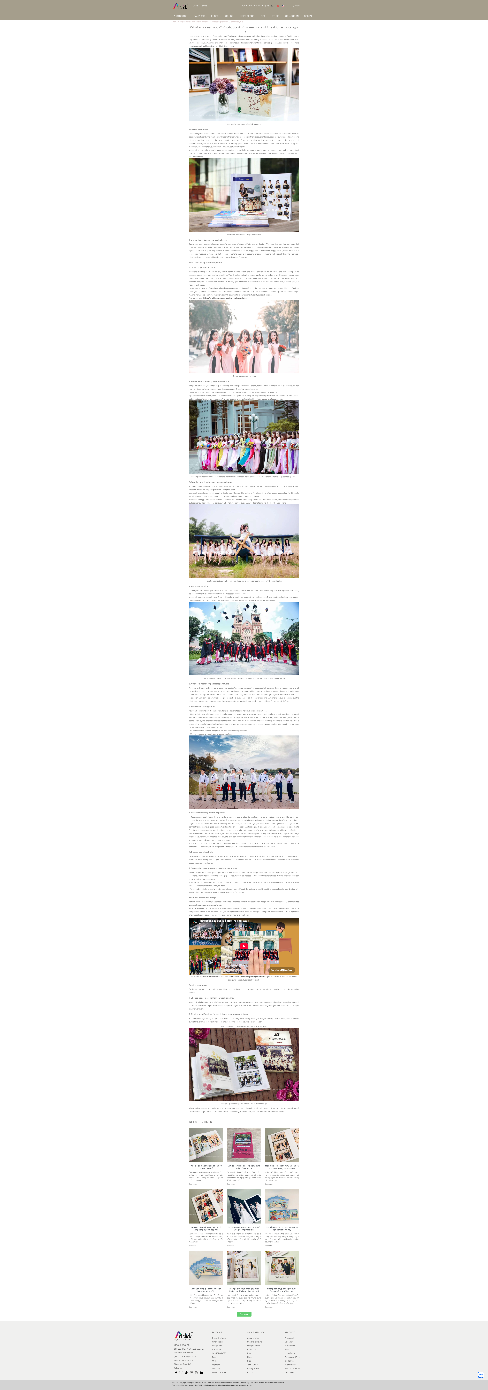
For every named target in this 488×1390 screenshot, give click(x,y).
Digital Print (289, 1372)
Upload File (217, 1349)
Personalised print (292, 1357)
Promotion (251, 1349)
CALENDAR (199, 16)
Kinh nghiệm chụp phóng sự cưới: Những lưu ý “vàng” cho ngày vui (244, 1289)
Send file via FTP (219, 1353)
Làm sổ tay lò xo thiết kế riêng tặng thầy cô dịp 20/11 (244, 1167)
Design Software (219, 1338)
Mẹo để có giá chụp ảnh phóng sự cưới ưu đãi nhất (206, 1167)
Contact (250, 1372)
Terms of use (252, 1364)
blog (249, 1361)
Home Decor (247, 16)
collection (292, 16)
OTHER (275, 16)
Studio (195, 6)
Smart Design (217, 1342)
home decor (290, 1353)
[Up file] (262, 6)
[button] (244, 1314)
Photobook (180, 16)
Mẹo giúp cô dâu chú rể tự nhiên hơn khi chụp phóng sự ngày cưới (282, 1167)
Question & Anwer (219, 1372)
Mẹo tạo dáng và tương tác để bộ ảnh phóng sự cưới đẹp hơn (206, 1228)
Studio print (289, 1361)
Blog (181, 21)
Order (214, 1361)
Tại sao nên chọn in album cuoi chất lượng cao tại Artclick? (244, 1228)
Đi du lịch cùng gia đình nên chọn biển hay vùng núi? (206, 1289)
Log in (273, 6)
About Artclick (255, 1332)
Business (203, 6)
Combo (229, 16)
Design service (253, 1345)
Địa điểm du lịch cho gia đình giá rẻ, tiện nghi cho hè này (282, 1228)
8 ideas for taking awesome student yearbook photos (225, 298)
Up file (266, 6)
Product (290, 1332)
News (249, 1357)
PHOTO (215, 16)
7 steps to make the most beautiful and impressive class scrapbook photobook (232, 976)
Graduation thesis (292, 1368)
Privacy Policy (253, 1368)
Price (214, 1357)
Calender (289, 1342)
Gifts (287, 1349)
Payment (216, 1364)
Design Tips (217, 1345)
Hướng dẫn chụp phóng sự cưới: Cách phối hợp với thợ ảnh (282, 1289)
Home (175, 21)
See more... (193, 1184)
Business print (290, 1364)
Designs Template (254, 1342)
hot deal (307, 16)
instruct (217, 1332)
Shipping (216, 1368)
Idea (249, 1353)
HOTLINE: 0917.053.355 (250, 6)
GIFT (263, 16)
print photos (290, 1345)
